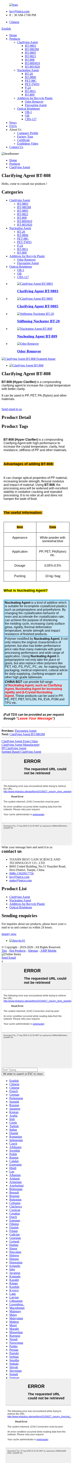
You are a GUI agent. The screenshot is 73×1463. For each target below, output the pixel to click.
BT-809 (29, 94)
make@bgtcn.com (20, 880)
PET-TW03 (32, 84)
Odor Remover (34, 101)
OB (27, 115)
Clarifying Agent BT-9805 (37, 306)
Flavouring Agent (36, 105)
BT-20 (29, 73)
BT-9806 (30, 77)
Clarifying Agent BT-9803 (37, 291)
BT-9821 (30, 56)
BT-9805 (30, 52)
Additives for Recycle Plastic (35, 98)
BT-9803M (32, 49)
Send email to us (12, 409)
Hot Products (17, 950)
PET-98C (31, 80)
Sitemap (33, 950)
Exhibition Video (27, 143)
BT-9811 (30, 91)
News (13, 122)
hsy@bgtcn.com (19, 11)
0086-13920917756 (21, 873)
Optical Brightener (28, 108)
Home (13, 35)
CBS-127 (31, 119)
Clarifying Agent (27, 42)
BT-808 (29, 59)
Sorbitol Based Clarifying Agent (21, 751)
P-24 (28, 87)
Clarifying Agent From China (20, 741)
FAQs (13, 126)
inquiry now (9, 934)
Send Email (9, 957)
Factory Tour (25, 136)
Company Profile (27, 133)
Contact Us (16, 147)
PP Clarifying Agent (14, 748)
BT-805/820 (32, 66)
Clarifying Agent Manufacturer (21, 744)
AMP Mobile (48, 950)
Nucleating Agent (28, 70)
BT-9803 (30, 45)
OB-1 (28, 112)
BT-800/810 (32, 63)
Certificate (23, 140)
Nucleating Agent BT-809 (37, 336)
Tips (4, 950)
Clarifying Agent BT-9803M (27, 734)
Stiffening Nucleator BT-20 (38, 321)
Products (14, 38)
